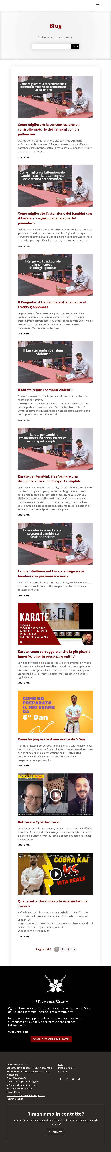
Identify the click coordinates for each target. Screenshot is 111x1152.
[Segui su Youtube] (73, 1079)
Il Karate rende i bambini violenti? (45, 390)
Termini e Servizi (15, 1098)
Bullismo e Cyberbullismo (38, 822)
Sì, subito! (55, 1132)
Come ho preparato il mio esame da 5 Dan (51, 739)
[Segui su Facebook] (60, 1079)
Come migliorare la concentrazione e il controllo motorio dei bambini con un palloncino (49, 129)
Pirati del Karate (66, 1067)
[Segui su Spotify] (79, 1079)
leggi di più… (24, 157)
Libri (60, 1064)
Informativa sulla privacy (19, 1088)
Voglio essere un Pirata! (51, 1039)
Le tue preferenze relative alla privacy (26, 1095)
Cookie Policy (13, 1091)
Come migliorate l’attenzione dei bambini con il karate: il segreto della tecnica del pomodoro (55, 218)
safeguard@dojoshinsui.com (21, 1085)
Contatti (62, 1071)
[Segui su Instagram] (67, 1079)
